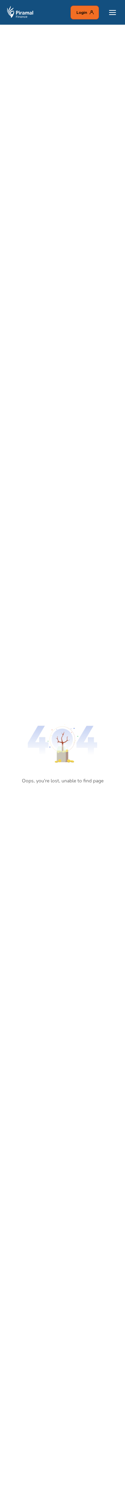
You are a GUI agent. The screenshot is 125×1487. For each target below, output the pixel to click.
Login (81, 12)
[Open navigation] (112, 12)
